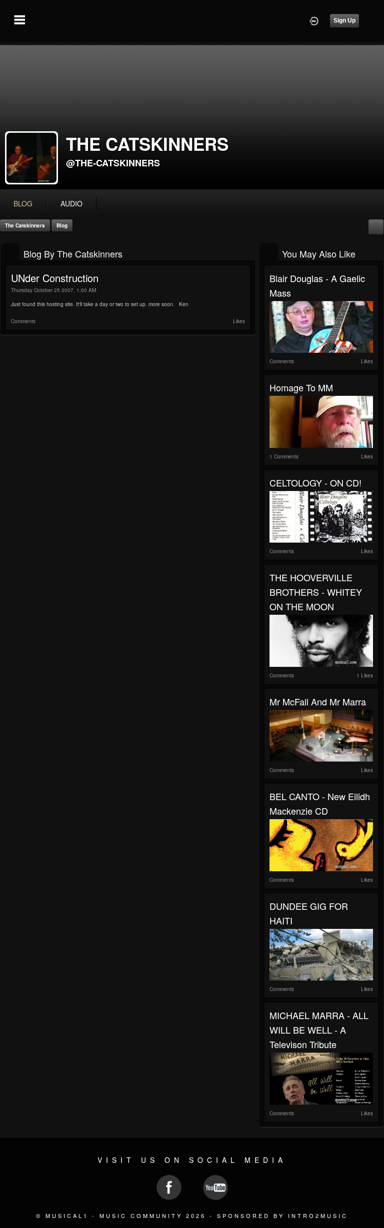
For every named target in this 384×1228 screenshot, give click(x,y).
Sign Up (345, 20)
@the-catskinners (113, 162)
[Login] (314, 20)
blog (23, 203)
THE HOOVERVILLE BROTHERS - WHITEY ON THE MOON (316, 592)
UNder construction (54, 278)
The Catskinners (25, 225)
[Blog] (10, 253)
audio (71, 203)
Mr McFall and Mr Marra (318, 701)
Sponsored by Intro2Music (282, 1215)
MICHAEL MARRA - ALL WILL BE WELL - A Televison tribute (319, 1030)
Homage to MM (301, 387)
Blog (62, 225)
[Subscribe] (376, 226)
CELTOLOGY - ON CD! (316, 482)
